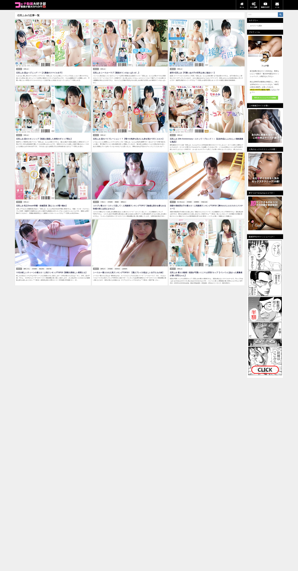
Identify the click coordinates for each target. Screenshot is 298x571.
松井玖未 (117, 268)
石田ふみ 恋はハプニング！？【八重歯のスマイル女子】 (39, 73)
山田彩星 (124, 268)
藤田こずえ (27, 268)
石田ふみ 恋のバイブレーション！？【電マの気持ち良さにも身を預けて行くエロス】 (128, 139)
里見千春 (49, 268)
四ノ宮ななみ (180, 201)
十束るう (103, 201)
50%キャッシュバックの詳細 (265, 97)
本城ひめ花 (204, 201)
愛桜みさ (123, 201)
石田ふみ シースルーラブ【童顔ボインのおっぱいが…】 (116, 73)
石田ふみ (26, 69)
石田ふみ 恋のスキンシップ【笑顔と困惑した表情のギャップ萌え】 (44, 139)
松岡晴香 (196, 201)
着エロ (19, 69)
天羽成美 (110, 201)
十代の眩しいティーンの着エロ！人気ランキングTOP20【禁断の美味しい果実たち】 (51, 272)
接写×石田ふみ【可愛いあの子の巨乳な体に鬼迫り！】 (193, 73)
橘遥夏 (117, 201)
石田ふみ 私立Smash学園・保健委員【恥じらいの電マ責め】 (42, 206)
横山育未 (41, 268)
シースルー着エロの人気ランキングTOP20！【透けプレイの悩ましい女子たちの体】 (128, 272)
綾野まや (103, 268)
